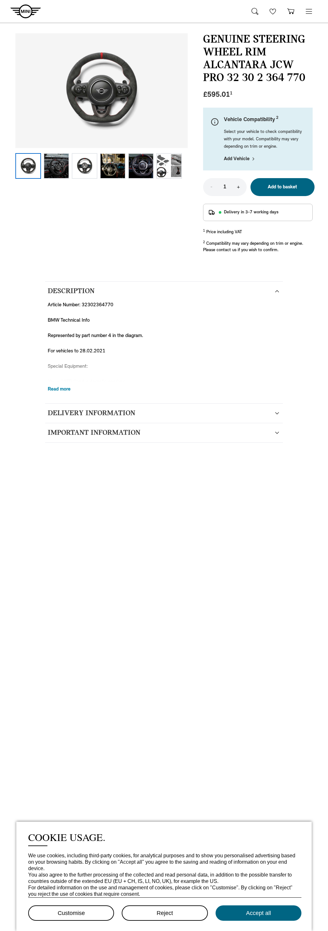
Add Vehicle (237, 158)
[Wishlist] (273, 11)
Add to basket (282, 187)
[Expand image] (101, 90)
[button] (309, 11)
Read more (59, 389)
